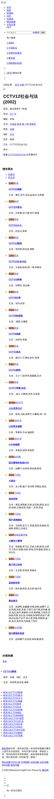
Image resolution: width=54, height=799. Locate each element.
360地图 (6, 765)
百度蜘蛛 (25, 762)
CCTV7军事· (13, 736)
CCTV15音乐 (13, 695)
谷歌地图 (34, 762)
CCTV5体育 (12, 704)
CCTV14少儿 (13, 698)
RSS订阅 (15, 762)
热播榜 (36, 32)
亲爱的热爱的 (14, 53)
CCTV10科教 (13, 710)
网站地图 (6, 762)
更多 (4, 661)
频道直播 (11, 22)
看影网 (5, 748)
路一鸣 (25, 124)
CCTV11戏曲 (12, 701)
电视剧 (10, 13)
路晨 (19, 124)
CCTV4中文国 (14, 730)
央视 (22, 85)
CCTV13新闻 (9, 671)
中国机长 (12, 48)
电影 (9, 10)
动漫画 (10, 19)
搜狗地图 (15, 765)
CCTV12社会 (13, 721)
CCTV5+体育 (13, 718)
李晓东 (32, 124)
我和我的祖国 (14, 63)
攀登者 (11, 58)
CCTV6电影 (12, 712)
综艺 (9, 16)
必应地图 (44, 762)
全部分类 (11, 25)
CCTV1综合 (12, 707)
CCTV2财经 (13, 733)
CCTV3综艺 (13, 727)
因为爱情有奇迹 (16, 633)
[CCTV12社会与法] (4, 53)
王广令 (13, 114)
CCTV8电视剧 (13, 715)
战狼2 (10, 43)
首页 (9, 7)
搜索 (43, 32)
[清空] (9, 73)
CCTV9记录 (13, 724)
